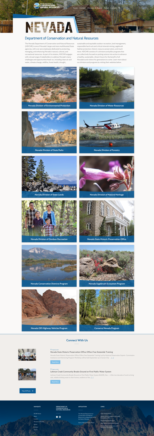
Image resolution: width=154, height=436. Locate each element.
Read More (55, 362)
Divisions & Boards (94, 8)
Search (35, 429)
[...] (112, 358)
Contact (113, 8)
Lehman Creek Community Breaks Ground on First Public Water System (80, 371)
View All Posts (26, 391)
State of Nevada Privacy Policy (86, 422)
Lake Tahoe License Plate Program (110, 423)
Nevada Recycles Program (108, 420)
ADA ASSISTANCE (106, 413)
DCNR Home (37, 413)
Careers (82, 8)
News (75, 8)
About (106, 8)
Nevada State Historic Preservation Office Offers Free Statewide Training (81, 352)
